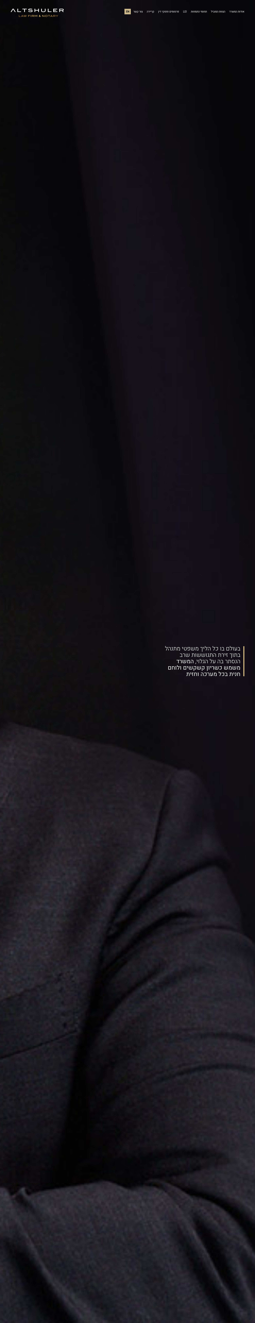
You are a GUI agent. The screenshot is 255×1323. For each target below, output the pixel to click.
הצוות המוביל (218, 12)
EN (127, 12)
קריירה (150, 12)
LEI (185, 12)
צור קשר (138, 12)
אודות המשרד (236, 12)
